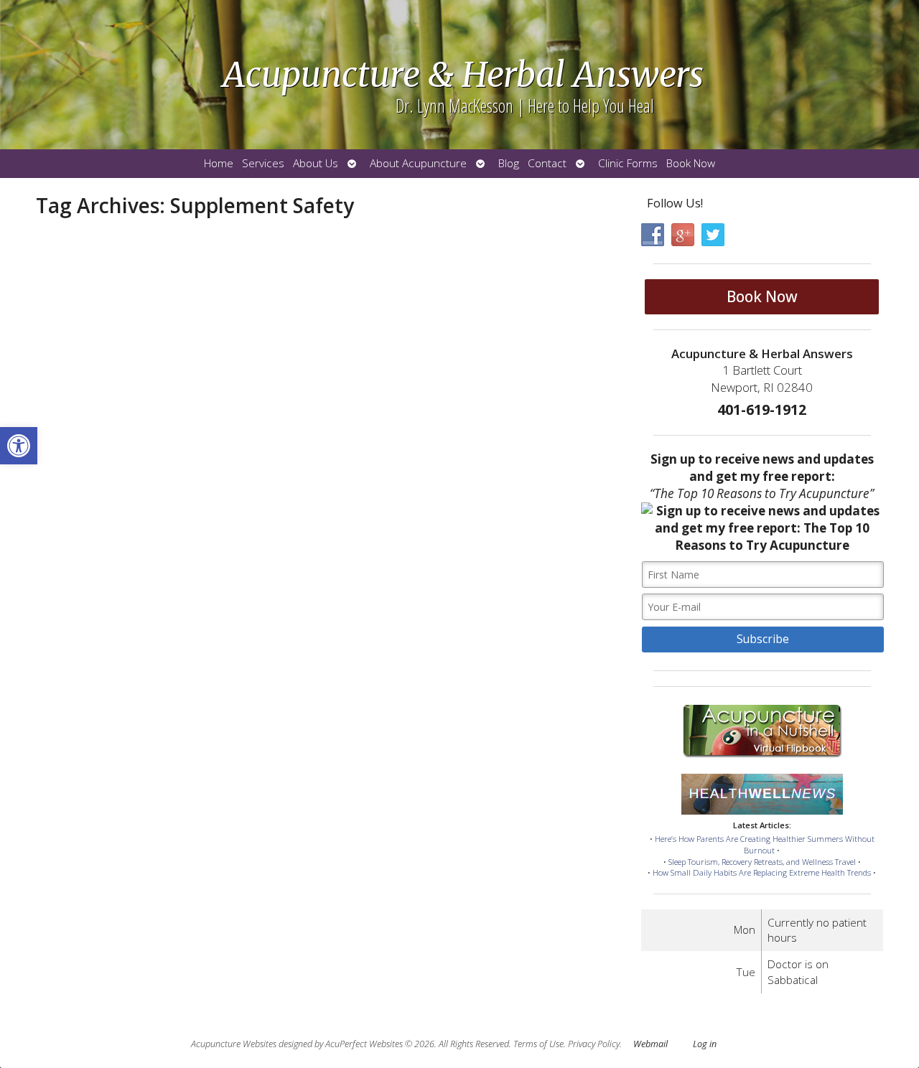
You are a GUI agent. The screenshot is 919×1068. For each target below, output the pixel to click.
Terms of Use (538, 1044)
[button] (18, 445)
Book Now (690, 163)
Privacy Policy (594, 1044)
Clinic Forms (628, 163)
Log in (705, 1044)
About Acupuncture (418, 163)
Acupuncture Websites (233, 1044)
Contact (547, 163)
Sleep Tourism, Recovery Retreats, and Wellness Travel (762, 861)
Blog (508, 163)
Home (218, 163)
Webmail (650, 1044)
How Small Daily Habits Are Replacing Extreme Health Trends (762, 872)
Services (263, 163)
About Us (315, 163)
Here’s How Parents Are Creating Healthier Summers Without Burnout (764, 844)
